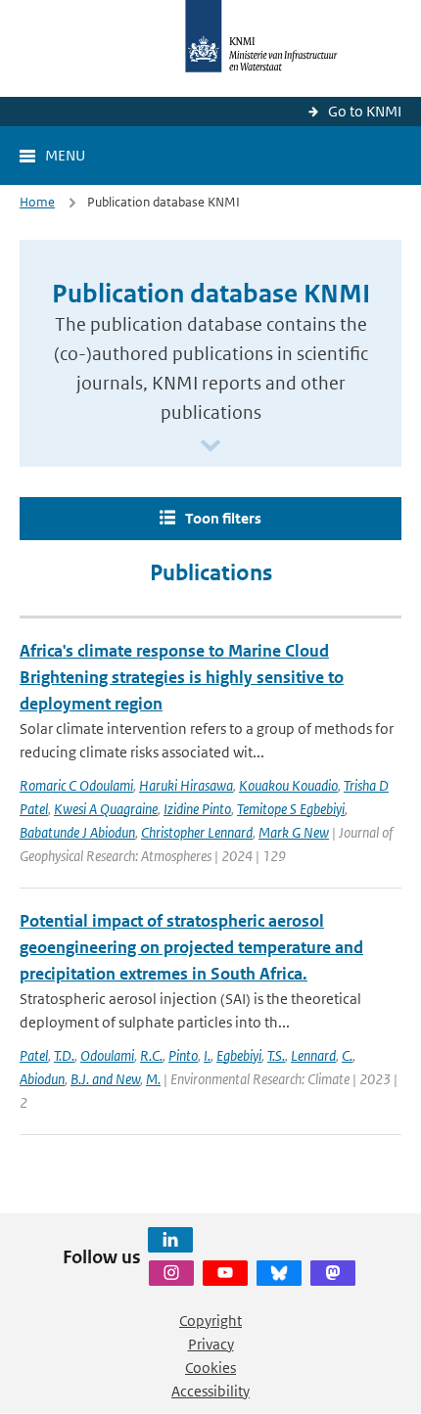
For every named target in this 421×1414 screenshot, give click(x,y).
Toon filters (223, 518)
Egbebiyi (238, 1055)
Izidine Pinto (197, 808)
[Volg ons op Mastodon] (332, 1273)
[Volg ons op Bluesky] (279, 1273)
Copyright (210, 1320)
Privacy (211, 1344)
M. (153, 1079)
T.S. (276, 1055)
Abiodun (42, 1079)
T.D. (64, 1055)
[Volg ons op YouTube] (225, 1273)
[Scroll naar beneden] (210, 446)
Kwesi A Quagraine (106, 808)
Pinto (183, 1055)
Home (37, 202)
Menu (65, 155)
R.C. (151, 1055)
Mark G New (293, 832)
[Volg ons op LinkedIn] (170, 1239)
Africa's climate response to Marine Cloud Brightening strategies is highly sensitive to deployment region (182, 677)
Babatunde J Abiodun (77, 832)
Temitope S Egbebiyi (291, 808)
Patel (34, 1055)
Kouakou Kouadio (288, 785)
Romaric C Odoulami (76, 785)
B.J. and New (105, 1079)
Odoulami (107, 1055)
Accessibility (210, 1391)
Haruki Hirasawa (186, 785)
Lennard (313, 1055)
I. (207, 1055)
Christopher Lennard (197, 832)
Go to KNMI (364, 111)
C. (347, 1055)
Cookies (210, 1367)
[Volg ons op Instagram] (171, 1273)
